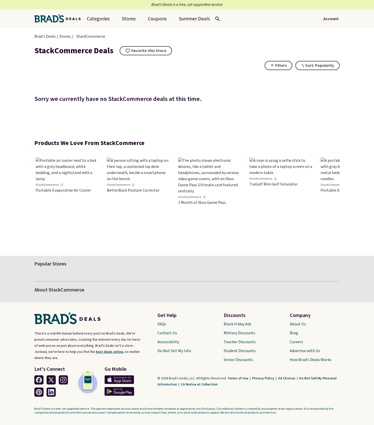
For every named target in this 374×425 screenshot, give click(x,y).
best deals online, (110, 351)
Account (331, 18)
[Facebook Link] (39, 380)
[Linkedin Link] (51, 392)
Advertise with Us (305, 350)
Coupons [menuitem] (157, 18)
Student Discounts (240, 350)
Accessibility (168, 341)
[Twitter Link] (51, 380)
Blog (294, 333)
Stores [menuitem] (129, 18)
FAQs (161, 324)
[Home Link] (59, 18)
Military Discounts (239, 333)
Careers (296, 341)
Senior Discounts (238, 359)
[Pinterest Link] (39, 392)
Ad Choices (287, 378)
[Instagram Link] (63, 380)
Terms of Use (238, 378)
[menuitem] (194, 18)
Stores (65, 36)
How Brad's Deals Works (311, 359)
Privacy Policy (263, 378)
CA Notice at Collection (199, 384)
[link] (67, 199)
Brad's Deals (45, 36)
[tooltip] (146, 50)
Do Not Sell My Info (174, 350)
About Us (298, 324)
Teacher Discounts (240, 341)
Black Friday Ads (237, 324)
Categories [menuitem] (98, 18)
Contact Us (167, 333)
